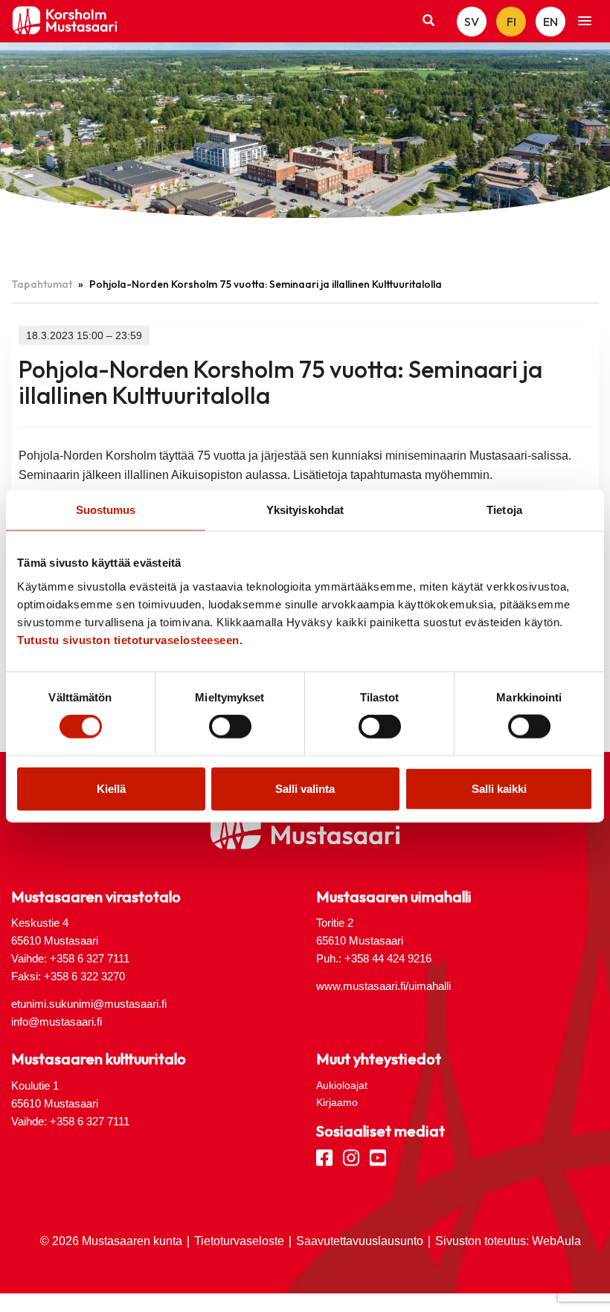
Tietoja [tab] (504, 510)
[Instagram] (351, 1156)
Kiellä (111, 788)
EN (550, 21)
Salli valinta (305, 788)
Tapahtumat (41, 284)
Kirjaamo (337, 1102)
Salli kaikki (499, 788)
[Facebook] (324, 1156)
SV (471, 21)
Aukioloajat (341, 1085)
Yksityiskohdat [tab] (305, 510)
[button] (585, 21)
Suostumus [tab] (106, 510)
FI (511, 21)
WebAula (556, 1241)
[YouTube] (378, 1156)
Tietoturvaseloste (239, 1241)
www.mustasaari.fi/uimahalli (383, 986)
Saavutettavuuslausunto (359, 1241)
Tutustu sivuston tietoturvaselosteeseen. (130, 639)
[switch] (230, 727)
